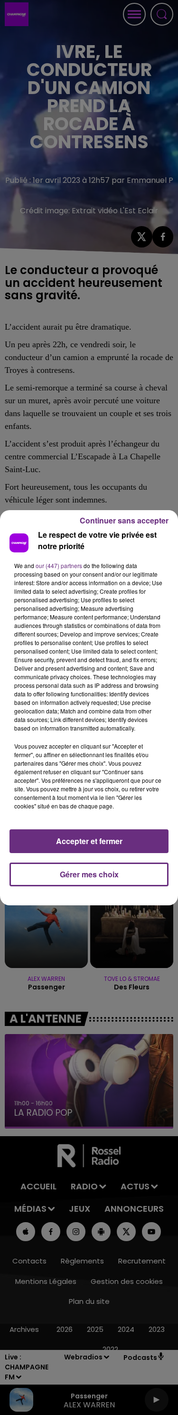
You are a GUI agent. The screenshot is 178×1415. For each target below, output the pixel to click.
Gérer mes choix (89, 874)
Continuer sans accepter (124, 520)
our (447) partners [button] (59, 565)
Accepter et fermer (89, 841)
